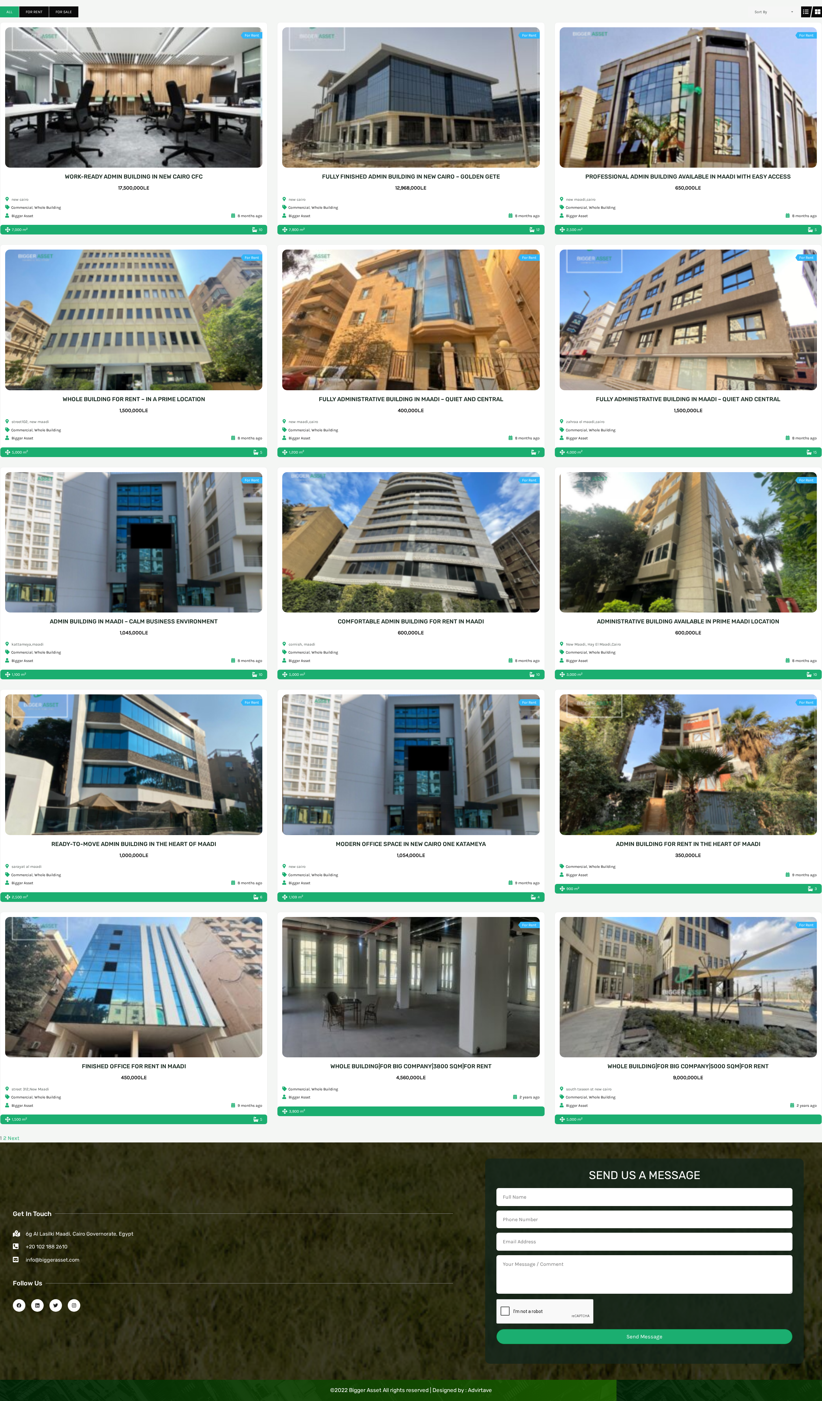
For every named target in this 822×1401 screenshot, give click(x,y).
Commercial (21, 207)
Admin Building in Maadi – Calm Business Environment (134, 621)
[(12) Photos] (126, 319)
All (9, 12)
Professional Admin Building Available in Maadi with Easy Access (688, 176)
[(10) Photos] (681, 319)
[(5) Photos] (403, 97)
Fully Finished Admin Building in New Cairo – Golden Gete (411, 176)
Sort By (761, 12)
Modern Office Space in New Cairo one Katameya (411, 844)
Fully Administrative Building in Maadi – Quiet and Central (411, 399)
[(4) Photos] (403, 764)
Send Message (644, 1336)
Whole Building (47, 207)
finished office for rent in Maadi (134, 1066)
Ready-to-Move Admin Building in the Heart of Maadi (133, 844)
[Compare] (141, 97)
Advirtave (480, 1390)
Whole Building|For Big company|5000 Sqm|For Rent (688, 1066)
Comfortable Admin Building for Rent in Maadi (411, 621)
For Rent (34, 12)
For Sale (64, 12)
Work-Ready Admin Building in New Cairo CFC (134, 176)
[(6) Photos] (126, 542)
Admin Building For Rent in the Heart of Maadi (688, 844)
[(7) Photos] (126, 97)
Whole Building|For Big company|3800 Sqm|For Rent (411, 1066)
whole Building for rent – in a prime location (134, 399)
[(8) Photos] (681, 97)
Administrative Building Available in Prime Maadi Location (688, 621)
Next (13, 1138)
